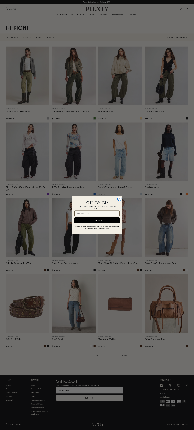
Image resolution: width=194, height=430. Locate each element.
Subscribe (97, 220)
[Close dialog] (119, 199)
